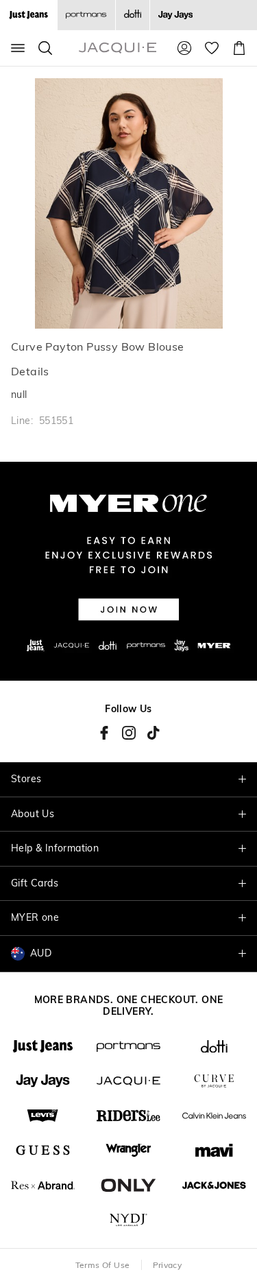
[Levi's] (43, 1116)
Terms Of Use (102, 1265)
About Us (32, 814)
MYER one (35, 917)
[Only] (128, 1185)
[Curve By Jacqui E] (214, 1081)
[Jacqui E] (128, 1081)
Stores (26, 779)
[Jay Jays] (175, 15)
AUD (40, 953)
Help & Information (55, 848)
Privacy (167, 1265)
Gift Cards (34, 883)
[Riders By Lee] (128, 1116)
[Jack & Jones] (214, 1185)
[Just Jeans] (43, 1046)
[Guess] (43, 1150)
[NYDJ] (128, 1220)
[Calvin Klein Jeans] (214, 1116)
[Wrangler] (128, 1150)
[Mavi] (214, 1150)
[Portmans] (86, 15)
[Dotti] (214, 1046)
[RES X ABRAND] (43, 1185)
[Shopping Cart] (239, 48)
